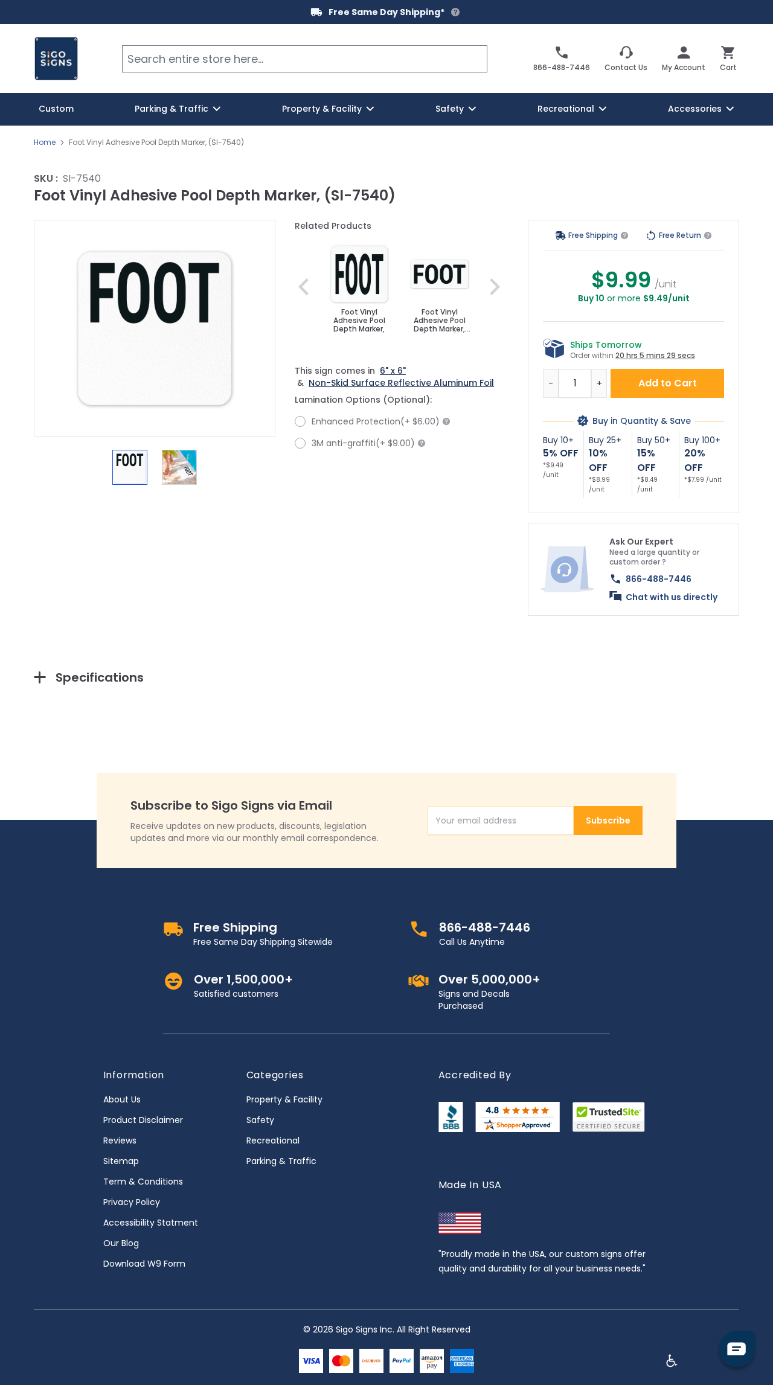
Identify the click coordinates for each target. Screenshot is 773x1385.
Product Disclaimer (143, 1120)
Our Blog (121, 1243)
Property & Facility (284, 1099)
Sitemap (121, 1161)
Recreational (273, 1140)
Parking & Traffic (281, 1161)
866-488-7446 (658, 579)
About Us (122, 1099)
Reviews (119, 1140)
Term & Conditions (143, 1181)
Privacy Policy (131, 1202)
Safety (260, 1120)
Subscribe (608, 820)
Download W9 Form (144, 1264)
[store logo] (56, 58)
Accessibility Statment (150, 1223)
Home (45, 142)
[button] (154, 328)
